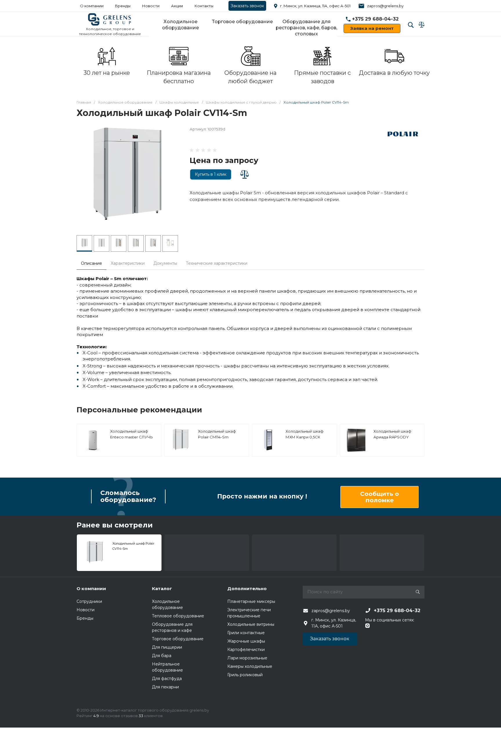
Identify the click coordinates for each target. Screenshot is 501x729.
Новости (150, 5)
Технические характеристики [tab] (216, 263)
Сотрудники (89, 601)
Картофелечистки (246, 649)
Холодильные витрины (250, 624)
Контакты (204, 5)
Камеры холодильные (249, 666)
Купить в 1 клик (210, 174)
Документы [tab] (165, 263)
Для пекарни (165, 687)
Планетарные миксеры (251, 601)
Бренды (122, 5)
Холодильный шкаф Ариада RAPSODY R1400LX (392, 437)
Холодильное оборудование (180, 24)
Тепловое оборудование (178, 616)
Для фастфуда (167, 678)
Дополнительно (247, 588)
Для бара (161, 655)
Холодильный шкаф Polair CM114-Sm (217, 434)
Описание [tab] (91, 263)
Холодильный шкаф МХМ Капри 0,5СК (305, 434)
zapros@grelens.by (385, 5)
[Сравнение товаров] (421, 25)
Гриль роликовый (245, 674)
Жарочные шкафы (246, 641)
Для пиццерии (167, 647)
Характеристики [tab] (128, 263)
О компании (92, 5)
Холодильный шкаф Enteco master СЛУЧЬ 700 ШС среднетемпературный (133, 440)
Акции (177, 5)
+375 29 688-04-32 (375, 19)
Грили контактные (246, 632)
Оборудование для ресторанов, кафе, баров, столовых (306, 28)
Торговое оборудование (242, 21)
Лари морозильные (247, 658)
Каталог (162, 588)
